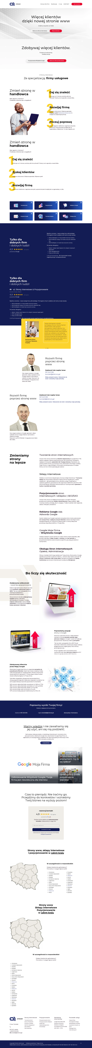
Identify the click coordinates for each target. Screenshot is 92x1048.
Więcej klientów (56, 30)
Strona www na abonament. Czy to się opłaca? (69, 759)
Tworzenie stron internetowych (56, 455)
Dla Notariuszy (28, 1028)
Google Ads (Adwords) (59, 1021)
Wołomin (69, 885)
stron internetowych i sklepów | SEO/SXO (58, 494)
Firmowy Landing (29, 1023)
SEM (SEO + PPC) (58, 1028)
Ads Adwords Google (50, 513)
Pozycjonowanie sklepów (45, 1021)
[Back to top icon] (80, 1043)
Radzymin (69, 875)
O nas (11, 1024)
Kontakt (16, 1024)
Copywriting (72, 1020)
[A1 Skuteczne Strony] (15, 4)
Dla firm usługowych (29, 1025)
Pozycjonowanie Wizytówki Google (36, 60)
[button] (45, 348)
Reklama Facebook (59, 1023)
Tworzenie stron (29, 1020)
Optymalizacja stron (44, 1025)
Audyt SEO (42, 1023)
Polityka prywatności (31, 1043)
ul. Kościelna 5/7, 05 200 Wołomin (60, 1044)
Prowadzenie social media (60, 1026)
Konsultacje (42, 1026)
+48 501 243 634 (14, 1031)
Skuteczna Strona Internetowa (40, 30)
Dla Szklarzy (27, 1026)
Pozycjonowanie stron (44, 1020)
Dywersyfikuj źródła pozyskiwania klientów (70, 777)
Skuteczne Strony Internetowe (57, 60)
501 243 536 (49, 372)
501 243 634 (77, 4)
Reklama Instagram (59, 1025)
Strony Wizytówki (29, 1021)
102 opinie (26, 249)
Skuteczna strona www (64, 113)
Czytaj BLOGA (46, 743)
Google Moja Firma (50, 531)
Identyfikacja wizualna (74, 1023)
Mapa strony (40, 1043)
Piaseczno (51, 890)
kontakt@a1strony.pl (52, 374)
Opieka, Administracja (55, 550)
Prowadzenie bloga (74, 1021)
